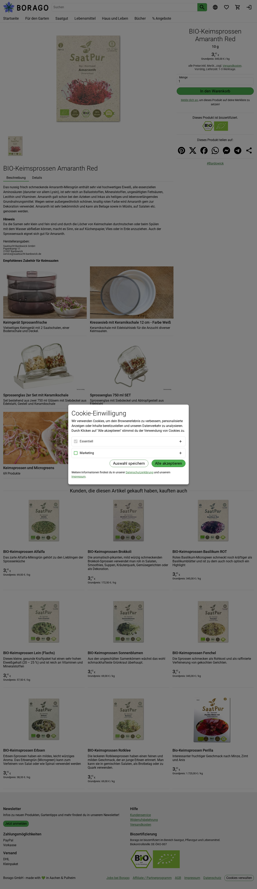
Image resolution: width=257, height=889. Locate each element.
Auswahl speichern (129, 463)
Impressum (78, 476)
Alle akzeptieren (168, 463)
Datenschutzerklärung (139, 472)
